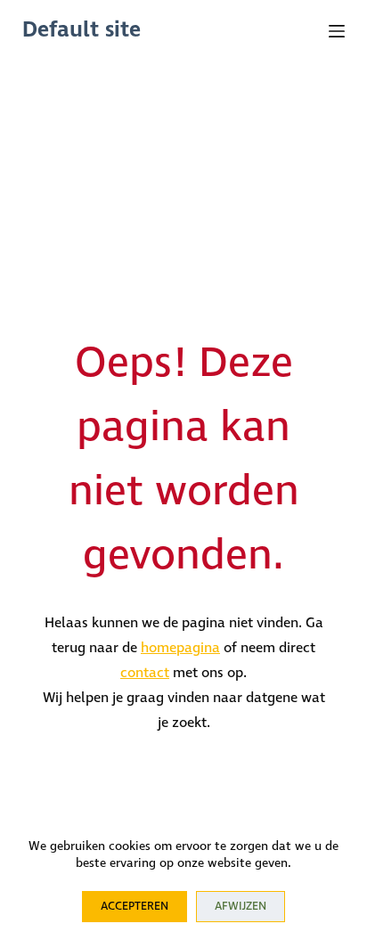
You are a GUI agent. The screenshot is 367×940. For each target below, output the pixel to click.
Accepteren (134, 906)
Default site (81, 30)
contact (144, 673)
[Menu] (337, 31)
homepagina (180, 648)
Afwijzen (240, 906)
